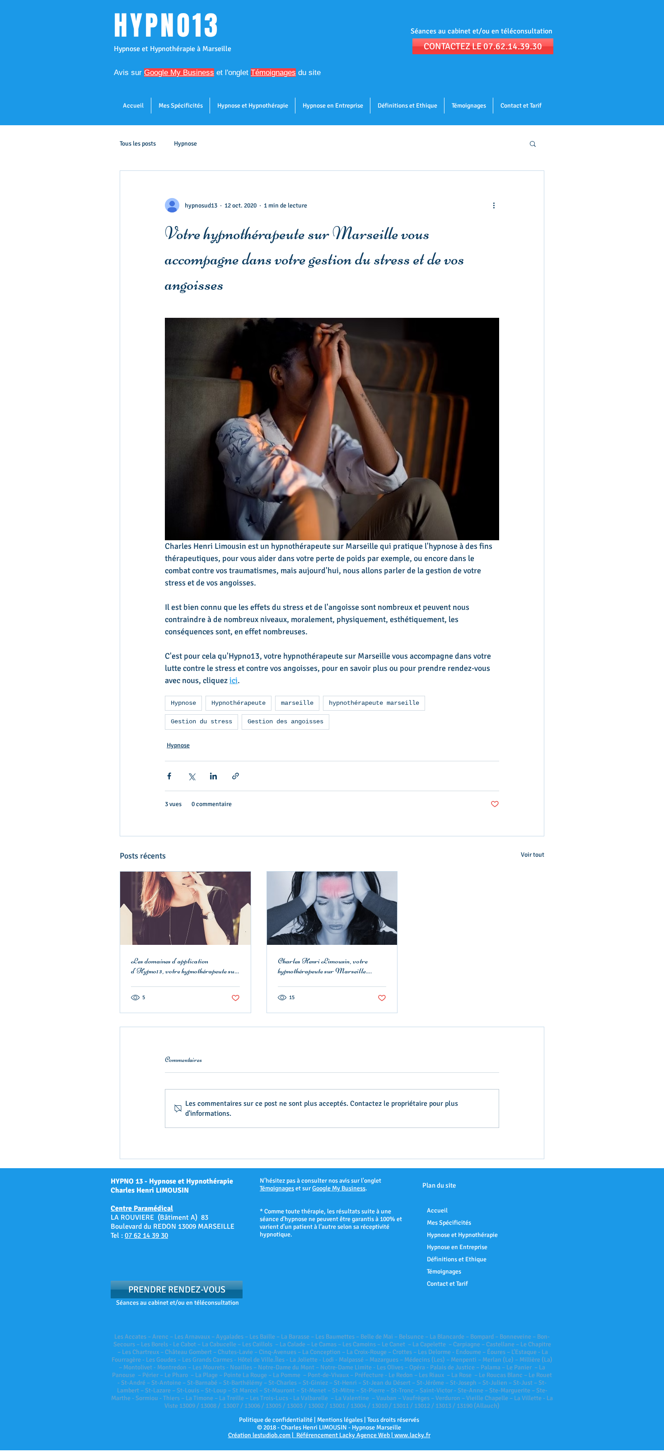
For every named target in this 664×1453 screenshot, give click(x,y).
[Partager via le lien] (235, 776)
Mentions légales (340, 1420)
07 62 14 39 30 (146, 1235)
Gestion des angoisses (285, 721)
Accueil (437, 1210)
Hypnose (185, 143)
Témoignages (277, 1188)
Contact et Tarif (447, 1284)
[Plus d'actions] (493, 205)
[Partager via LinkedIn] (213, 776)
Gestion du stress (201, 721)
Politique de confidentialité (276, 1420)
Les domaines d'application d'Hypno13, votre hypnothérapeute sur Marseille (184, 966)
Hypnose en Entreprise (457, 1247)
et (183, 72)
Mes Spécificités (449, 1223)
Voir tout (532, 855)
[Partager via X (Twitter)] (191, 776)
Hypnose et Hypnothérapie (462, 1235)
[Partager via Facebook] (169, 776)
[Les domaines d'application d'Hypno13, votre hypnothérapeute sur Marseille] (185, 908)
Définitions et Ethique (456, 1259)
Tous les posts (138, 143)
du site (308, 72)
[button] (532, 143)
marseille (297, 703)
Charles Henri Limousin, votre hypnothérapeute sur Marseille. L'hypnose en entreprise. (323, 966)
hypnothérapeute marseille (374, 703)
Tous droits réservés (393, 1420)
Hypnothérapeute (238, 703)
